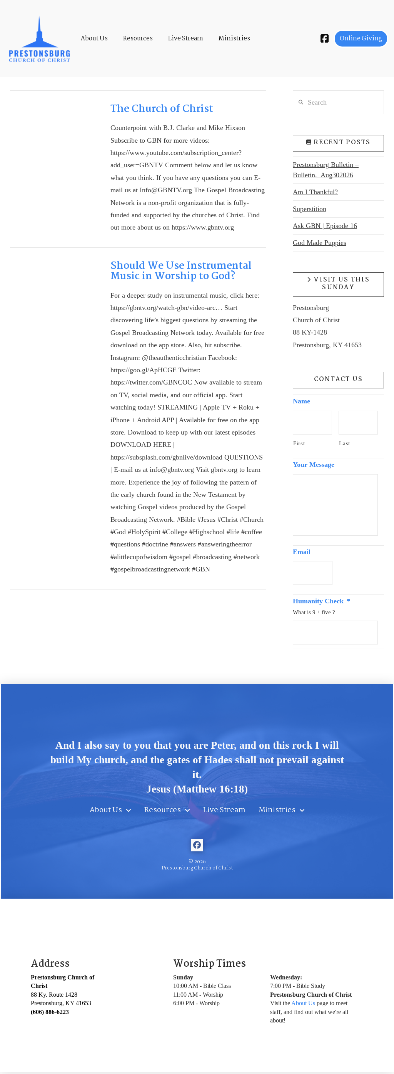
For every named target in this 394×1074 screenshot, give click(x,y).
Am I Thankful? (315, 192)
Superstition (309, 209)
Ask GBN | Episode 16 (325, 226)
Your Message (313, 464)
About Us (303, 1003)
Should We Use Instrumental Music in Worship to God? (181, 271)
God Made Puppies (319, 242)
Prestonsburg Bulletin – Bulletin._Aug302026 (326, 170)
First (299, 443)
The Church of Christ (161, 109)
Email (302, 552)
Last (344, 443)
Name (301, 401)
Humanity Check (321, 601)
